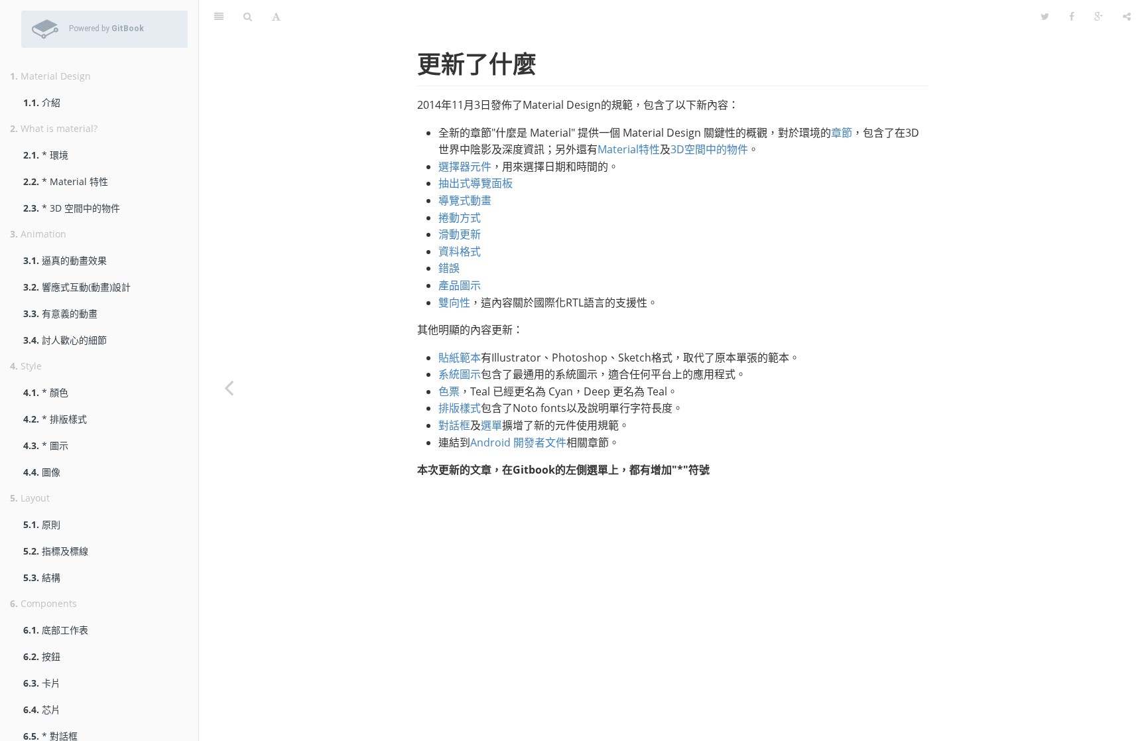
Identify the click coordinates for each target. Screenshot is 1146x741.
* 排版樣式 (55, 419)
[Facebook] (1071, 16)
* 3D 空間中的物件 (71, 208)
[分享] (1127, 16)
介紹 (41, 102)
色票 (449, 391)
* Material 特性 (65, 181)
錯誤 (449, 268)
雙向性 (454, 302)
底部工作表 (55, 630)
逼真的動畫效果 (65, 260)
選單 (491, 425)
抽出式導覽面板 (475, 183)
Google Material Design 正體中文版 (660, 16)
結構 (41, 577)
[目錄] (218, 16)
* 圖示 (45, 445)
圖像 (41, 472)
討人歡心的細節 (65, 340)
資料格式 (459, 251)
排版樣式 (459, 408)
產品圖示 (459, 285)
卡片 (41, 683)
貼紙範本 (459, 357)
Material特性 (629, 149)
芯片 (41, 709)
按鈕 (41, 656)
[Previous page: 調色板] (229, 387)
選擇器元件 (464, 166)
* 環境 (45, 155)
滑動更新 (459, 234)
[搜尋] (247, 16)
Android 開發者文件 (518, 442)
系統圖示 (459, 374)
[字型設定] (276, 16)
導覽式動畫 (464, 200)
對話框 (454, 425)
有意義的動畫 (60, 313)
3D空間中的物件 (709, 149)
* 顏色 (45, 392)
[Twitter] (1045, 16)
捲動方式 (459, 217)
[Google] (1098, 16)
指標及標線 (55, 551)
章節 (841, 132)
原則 (41, 524)
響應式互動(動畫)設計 (77, 287)
